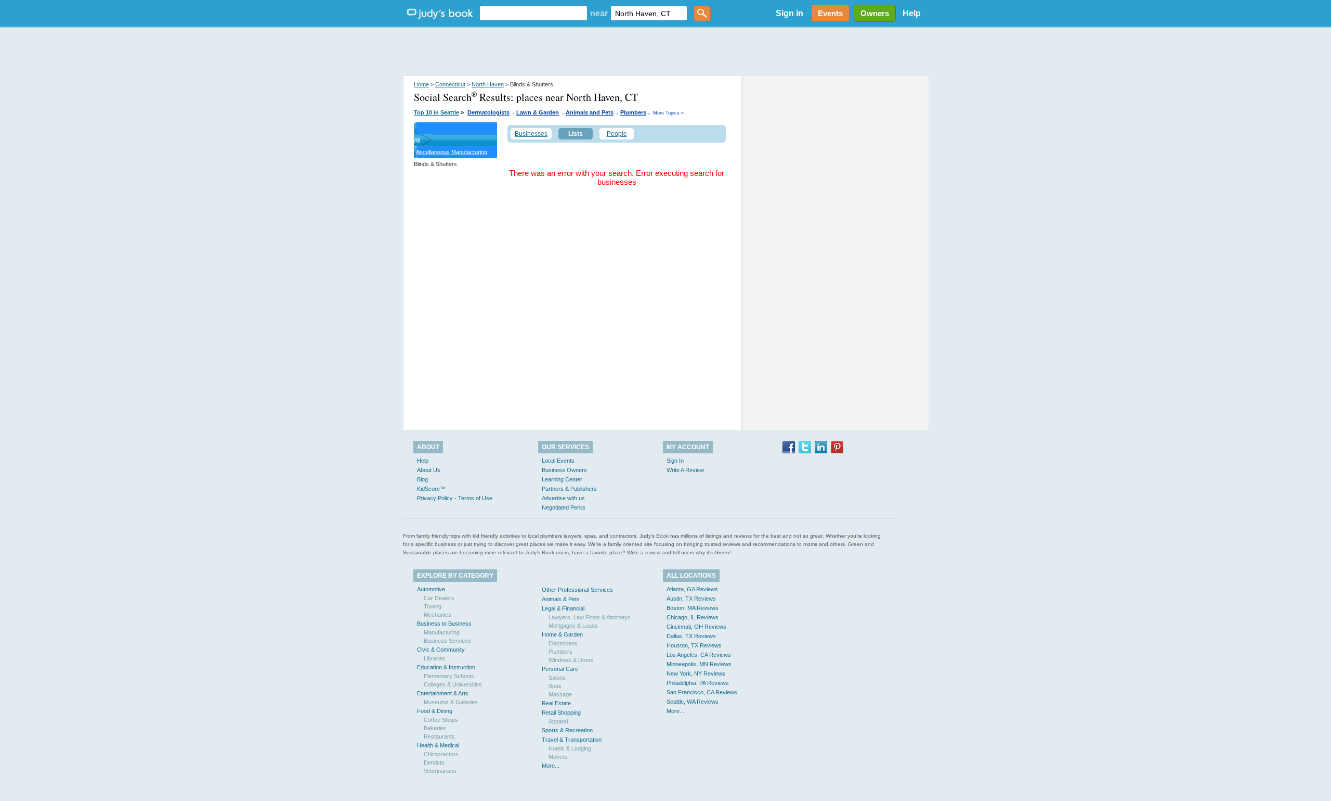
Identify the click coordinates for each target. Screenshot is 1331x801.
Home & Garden (562, 634)
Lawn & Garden (537, 112)
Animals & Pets (561, 599)
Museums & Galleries (451, 702)
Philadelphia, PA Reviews (698, 683)
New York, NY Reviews (696, 673)
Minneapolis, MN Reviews (699, 664)
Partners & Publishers (569, 489)
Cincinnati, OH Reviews (696, 627)
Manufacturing (442, 632)
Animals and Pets (590, 112)
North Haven (488, 84)
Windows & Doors (571, 660)
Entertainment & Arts (442, 693)
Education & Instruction (446, 667)
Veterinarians (440, 771)
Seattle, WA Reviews (693, 701)
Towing (432, 606)
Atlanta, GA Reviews (692, 589)
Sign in (789, 13)
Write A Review (685, 470)
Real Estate (556, 703)
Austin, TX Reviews (691, 598)
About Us (428, 470)
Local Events (558, 460)
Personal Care (560, 669)
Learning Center (562, 479)
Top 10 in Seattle (436, 112)
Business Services (447, 641)
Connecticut (450, 84)
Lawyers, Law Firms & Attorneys (590, 617)
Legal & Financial (563, 608)
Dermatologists (488, 112)
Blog (422, 479)
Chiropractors (441, 754)
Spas (555, 686)
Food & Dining (434, 711)
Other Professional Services (577, 590)
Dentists (434, 762)
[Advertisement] (665, 52)
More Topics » (668, 113)
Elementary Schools (449, 676)
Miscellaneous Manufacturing (450, 152)
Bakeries (435, 728)
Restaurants (439, 736)
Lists (575, 133)
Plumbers (633, 112)
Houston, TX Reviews (694, 645)
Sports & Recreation (567, 730)
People (617, 133)
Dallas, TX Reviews (691, 636)
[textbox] (533, 13)
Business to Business (444, 623)
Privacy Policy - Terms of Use (454, 498)
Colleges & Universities (453, 684)
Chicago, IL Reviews (693, 617)
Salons (557, 678)
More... (550, 765)
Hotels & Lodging (570, 748)
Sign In (675, 460)
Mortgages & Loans (573, 625)
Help (912, 13)
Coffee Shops (441, 720)
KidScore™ (431, 489)
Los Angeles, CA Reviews (699, 655)
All (417, 140)
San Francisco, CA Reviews (702, 692)
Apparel (558, 721)
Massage (560, 694)
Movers (558, 757)
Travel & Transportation (572, 739)
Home (421, 84)
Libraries (435, 658)
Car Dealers (439, 598)
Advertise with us (563, 498)
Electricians (563, 643)
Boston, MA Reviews (693, 608)
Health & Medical (438, 745)
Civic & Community (441, 649)
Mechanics (437, 615)
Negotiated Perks (563, 507)
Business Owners (564, 470)
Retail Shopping (561, 712)
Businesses (531, 133)
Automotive (431, 589)
